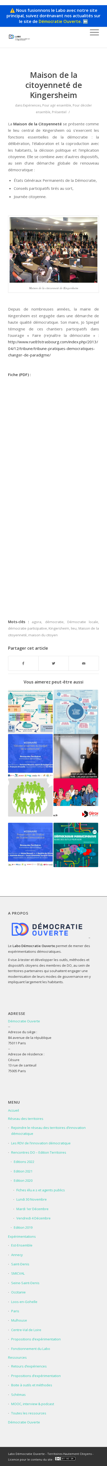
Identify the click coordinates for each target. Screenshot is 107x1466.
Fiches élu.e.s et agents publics (40, 1190)
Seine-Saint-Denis (25, 1283)
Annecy (17, 1254)
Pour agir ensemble (56, 105)
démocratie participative (27, 628)
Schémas (18, 1394)
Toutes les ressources (28, 1413)
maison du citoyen (43, 635)
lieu (74, 628)
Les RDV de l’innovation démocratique (41, 1143)
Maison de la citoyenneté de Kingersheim (53, 85)
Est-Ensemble (21, 1245)
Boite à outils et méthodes (31, 1385)
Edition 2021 (23, 1171)
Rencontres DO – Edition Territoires (38, 1152)
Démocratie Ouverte (24, 1021)
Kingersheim (59, 628)
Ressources (17, 1357)
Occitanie (18, 1292)
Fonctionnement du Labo (30, 1348)
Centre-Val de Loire (26, 1329)
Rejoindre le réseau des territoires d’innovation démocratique (48, 1130)
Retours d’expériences (29, 1366)
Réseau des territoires (25, 1118)
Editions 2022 (24, 1161)
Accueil (13, 1110)
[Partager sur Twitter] (54, 663)
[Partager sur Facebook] (23, 663)
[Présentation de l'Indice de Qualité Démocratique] (30, 845)
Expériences (32, 105)
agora (36, 622)
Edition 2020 (23, 1180)
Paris (15, 1311)
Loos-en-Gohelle (24, 1301)
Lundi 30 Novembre (31, 1199)
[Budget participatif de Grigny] (76, 712)
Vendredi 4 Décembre (33, 1218)
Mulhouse (19, 1320)
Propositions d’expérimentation (36, 1339)
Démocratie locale (82, 622)
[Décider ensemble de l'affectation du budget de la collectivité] (30, 756)
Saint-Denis (20, 1264)
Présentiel (59, 112)
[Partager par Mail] (84, 663)
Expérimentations (22, 1236)
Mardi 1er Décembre (32, 1209)
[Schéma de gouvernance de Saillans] (30, 712)
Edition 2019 (23, 1227)
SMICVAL (18, 1273)
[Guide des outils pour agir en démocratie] (76, 845)
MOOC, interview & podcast (32, 1404)
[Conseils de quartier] (30, 797)
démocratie (54, 622)
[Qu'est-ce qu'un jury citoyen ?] (76, 756)
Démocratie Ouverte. (60, 21)
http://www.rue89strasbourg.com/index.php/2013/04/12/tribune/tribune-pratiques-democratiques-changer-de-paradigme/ (53, 348)
